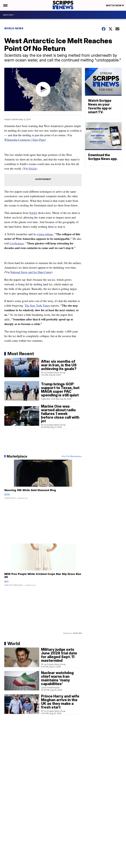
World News (14, 28)
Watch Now (114, 5)
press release (46, 234)
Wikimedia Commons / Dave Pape (24, 140)
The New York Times (37, 305)
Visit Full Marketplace (72, 456)
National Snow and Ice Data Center (30, 272)
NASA (32, 168)
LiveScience (17, 243)
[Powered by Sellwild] (77, 633)
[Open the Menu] (5, 5)
